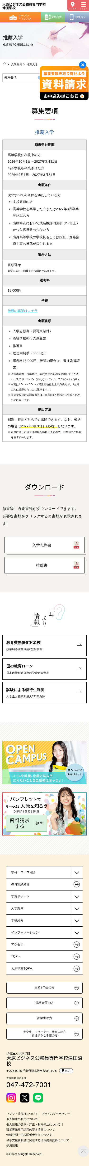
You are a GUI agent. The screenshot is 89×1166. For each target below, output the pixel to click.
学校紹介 (17, 920)
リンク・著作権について (22, 1113)
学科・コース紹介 (23, 872)
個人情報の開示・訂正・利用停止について (33, 1124)
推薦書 (41, 565)
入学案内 (16, 64)
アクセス (72, 9)
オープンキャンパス (25, 17)
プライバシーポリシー (56, 1113)
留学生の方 (44, 1018)
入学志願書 (41, 545)
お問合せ (80, 17)
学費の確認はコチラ (22, 311)
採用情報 (12, 1145)
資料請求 (56, 17)
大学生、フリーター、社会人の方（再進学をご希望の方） (44, 1033)
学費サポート (20, 896)
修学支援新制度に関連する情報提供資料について (37, 1140)
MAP (67, 1070)
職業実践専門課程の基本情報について (30, 1129)
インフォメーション (25, 932)
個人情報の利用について (22, 1119)
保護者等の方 (44, 1003)
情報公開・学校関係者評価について (29, 1134)
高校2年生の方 (44, 987)
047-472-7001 (29, 1084)
